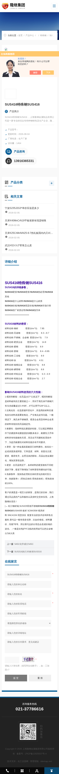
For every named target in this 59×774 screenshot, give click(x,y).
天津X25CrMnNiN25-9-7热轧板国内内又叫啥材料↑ (29, 233)
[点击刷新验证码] (28, 659)
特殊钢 (43, 35)
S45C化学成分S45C (23, 544)
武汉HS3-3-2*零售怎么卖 (18, 245)
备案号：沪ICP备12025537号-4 (32, 753)
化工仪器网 (23, 761)
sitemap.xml (46, 761)
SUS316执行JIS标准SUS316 (28, 551)
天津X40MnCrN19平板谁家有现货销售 (25, 220)
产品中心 (30, 35)
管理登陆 (34, 761)
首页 (20, 35)
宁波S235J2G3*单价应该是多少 (22, 208)
